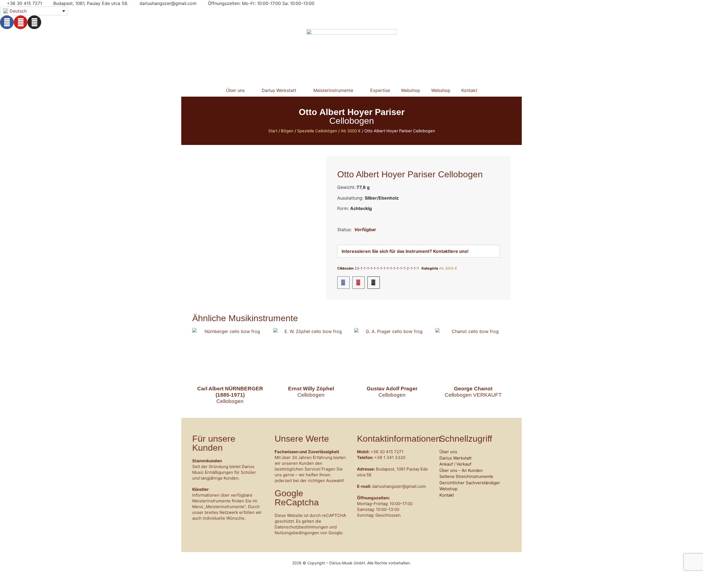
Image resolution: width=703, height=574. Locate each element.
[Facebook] (7, 22)
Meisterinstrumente (333, 90)
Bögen (287, 130)
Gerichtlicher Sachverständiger (469, 482)
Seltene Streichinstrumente (466, 476)
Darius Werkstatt (279, 90)
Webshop (410, 90)
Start (272, 130)
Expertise (380, 90)
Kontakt (469, 90)
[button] (343, 282)
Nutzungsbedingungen (297, 532)
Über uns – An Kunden (461, 470)
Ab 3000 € (351, 130)
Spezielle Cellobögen (317, 130)
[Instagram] (34, 22)
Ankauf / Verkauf (455, 464)
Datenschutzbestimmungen (301, 527)
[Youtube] (20, 22)
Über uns (235, 90)
